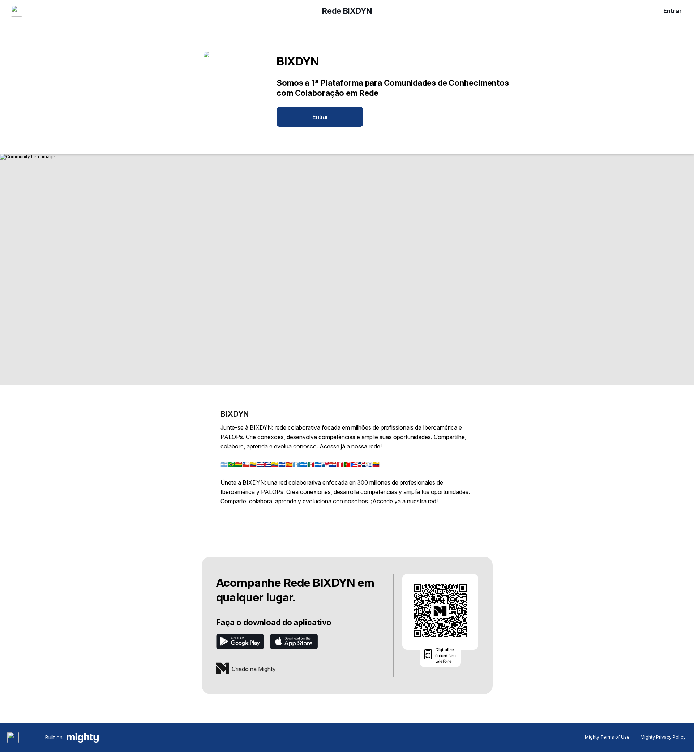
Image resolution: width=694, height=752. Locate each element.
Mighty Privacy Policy (663, 737)
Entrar (672, 10)
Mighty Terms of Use (607, 737)
